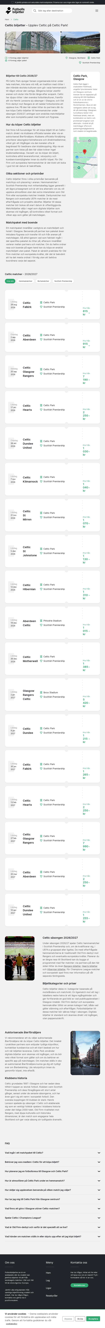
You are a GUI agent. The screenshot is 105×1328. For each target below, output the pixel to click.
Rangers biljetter (72, 966)
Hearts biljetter (89, 966)
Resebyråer (52, 1295)
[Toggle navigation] (97, 10)
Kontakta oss (79, 1285)
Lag (48, 1280)
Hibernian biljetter (56, 969)
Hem (48, 1272)
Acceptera (93, 1319)
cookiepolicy (11, 1324)
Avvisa (80, 1319)
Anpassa (68, 1319)
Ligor (48, 1288)
